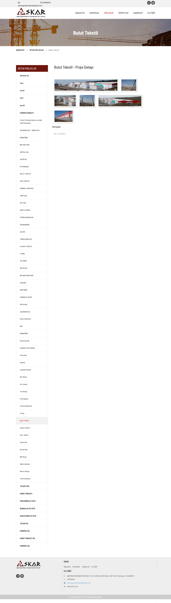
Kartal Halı (23, 449)
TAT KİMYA (23, 261)
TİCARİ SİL (24, 523)
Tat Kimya (23, 391)
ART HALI (23, 203)
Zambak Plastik (25, 370)
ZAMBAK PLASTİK (26, 297)
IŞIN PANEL (24, 290)
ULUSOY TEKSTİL (26, 246)
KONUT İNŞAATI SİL (27, 538)
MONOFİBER (24, 137)
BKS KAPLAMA (24, 145)
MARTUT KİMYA (25, 210)
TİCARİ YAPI (24, 486)
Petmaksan (24, 399)
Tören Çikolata (25, 478)
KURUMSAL (94, 12)
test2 (22, 90)
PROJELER (108, 12)
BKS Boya (23, 457)
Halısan (22, 362)
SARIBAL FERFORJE (27, 188)
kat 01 (22, 105)
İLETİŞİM (151, 12)
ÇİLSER (22, 232)
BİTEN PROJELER (37, 50)
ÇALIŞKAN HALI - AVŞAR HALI (30, 130)
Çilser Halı (23, 442)
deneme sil (24, 75)
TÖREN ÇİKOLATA (26, 239)
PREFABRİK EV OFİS (28, 501)
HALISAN (23, 283)
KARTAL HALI (24, 152)
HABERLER (138, 12)
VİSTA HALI (23, 304)
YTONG (22, 254)
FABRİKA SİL (25, 531)
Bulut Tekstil (24, 420)
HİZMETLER (123, 12)
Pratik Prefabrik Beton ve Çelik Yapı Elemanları (31, 121)
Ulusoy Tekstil (25, 428)
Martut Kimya (24, 471)
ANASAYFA (80, 12)
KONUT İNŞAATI (26, 493)
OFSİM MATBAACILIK (26, 217)
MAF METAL (24, 268)
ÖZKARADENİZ (25, 225)
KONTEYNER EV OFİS (28, 516)
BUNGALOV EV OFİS (27, 508)
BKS (21, 326)
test (21, 83)
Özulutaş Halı (24, 341)
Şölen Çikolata (25, 464)
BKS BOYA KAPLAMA (26, 275)
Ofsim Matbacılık (26, 406)
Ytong (22, 413)
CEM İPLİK (23, 159)
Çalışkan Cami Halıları (27, 348)
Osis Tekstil (24, 435)
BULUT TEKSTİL (25, 174)
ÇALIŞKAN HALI (25, 312)
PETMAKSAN (24, 166)
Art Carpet (24, 384)
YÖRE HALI (23, 196)
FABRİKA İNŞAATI (27, 113)
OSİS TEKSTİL (25, 181)
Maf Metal (23, 377)
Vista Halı (23, 355)
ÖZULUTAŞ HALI (25, 319)
